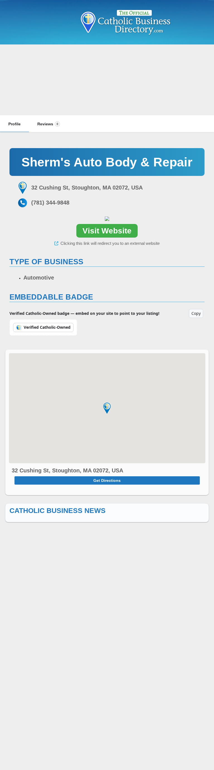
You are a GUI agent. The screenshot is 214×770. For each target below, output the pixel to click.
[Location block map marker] (107, 408)
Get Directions (107, 480)
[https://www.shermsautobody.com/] (107, 218)
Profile (14, 124)
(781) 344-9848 (50, 203)
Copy (196, 313)
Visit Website (107, 230)
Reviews (47, 124)
